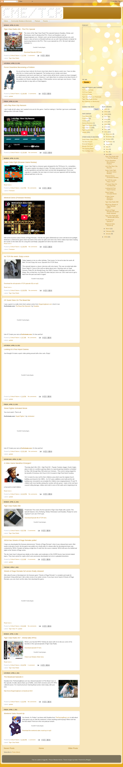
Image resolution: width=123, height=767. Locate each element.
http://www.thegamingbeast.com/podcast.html (18, 691)
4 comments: (32, 559)
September (109, 141)
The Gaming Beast (88, 148)
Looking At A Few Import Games (16, 349)
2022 (106, 109)
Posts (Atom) (16, 752)
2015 (106, 122)
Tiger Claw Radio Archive (89, 99)
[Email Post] (38, 55)
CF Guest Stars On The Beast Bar (17, 300)
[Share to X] (45, 56)
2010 (106, 237)
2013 (106, 127)
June (107, 149)
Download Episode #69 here (33, 52)
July (107, 147)
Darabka (36, 306)
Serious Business (87, 123)
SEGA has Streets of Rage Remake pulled (20, 540)
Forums (45, 21)
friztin (76, 759)
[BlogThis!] (43, 56)
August (108, 144)
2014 (106, 124)
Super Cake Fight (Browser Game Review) (20, 162)
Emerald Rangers (87, 144)
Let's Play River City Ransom (15, 105)
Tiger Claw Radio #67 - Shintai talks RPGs (20, 638)
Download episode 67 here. (33, 648)
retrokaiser (31, 416)
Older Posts (73, 748)
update (11, 96)
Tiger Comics (86, 130)
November (109, 136)
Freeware (12, 190)
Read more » (8, 185)
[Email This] (41, 56)
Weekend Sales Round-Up (14, 713)
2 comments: (32, 93)
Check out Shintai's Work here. (34, 657)
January (108, 233)
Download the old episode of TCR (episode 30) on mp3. (21, 283)
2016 (106, 119)
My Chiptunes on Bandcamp (90, 101)
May (107, 151)
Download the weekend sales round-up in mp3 (36, 730)
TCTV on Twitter (87, 94)
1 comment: (31, 55)
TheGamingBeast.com (63, 717)
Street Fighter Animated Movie (15, 408)
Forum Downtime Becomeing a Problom (19, 67)
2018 (106, 114)
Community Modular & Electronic (21, 21)
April (107, 154)
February (109, 231)
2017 (106, 116)
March (108, 228)
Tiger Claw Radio (14, 58)
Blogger (88, 759)
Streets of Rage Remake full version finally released (24, 571)
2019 (106, 111)
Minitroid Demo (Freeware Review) (17, 198)
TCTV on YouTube (87, 90)
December (109, 134)
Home (41, 748)
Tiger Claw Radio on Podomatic (91, 97)
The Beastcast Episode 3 (13, 677)
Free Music (85, 116)
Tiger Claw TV (13, 628)
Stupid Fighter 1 (20, 416)
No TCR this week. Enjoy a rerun (16, 256)
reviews (84, 120)
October (108, 139)
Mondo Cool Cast (87, 146)
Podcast (37, 21)
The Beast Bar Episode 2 (23, 306)
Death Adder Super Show (90, 139)
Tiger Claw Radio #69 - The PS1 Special (19, 29)
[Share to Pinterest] (49, 56)
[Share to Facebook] (47, 56)
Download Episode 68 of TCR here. (36, 518)
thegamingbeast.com (45, 304)
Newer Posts (9, 748)
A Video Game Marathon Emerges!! (17, 463)
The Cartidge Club (87, 151)
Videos (6, 21)
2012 (106, 129)
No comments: (33, 152)
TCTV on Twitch (87, 92)
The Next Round (87, 141)
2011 (106, 132)
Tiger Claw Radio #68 (12, 506)
